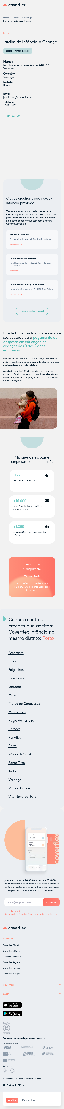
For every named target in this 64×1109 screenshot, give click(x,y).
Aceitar (12, 1100)
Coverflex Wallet (11, 945)
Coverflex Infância (11, 951)
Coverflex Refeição (12, 956)
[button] (57, 5)
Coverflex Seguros (11, 962)
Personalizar (29, 1100)
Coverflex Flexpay (11, 968)
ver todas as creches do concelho (32, 311)
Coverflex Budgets (11, 973)
